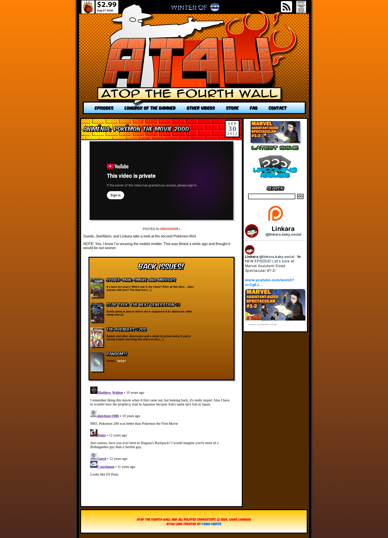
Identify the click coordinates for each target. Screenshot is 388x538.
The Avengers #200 (126, 329)
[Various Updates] (275, 181)
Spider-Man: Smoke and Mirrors (141, 279)
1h (299, 257)
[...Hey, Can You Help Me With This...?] (195, 8)
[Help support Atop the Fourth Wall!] (275, 220)
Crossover (169, 229)
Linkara (283, 228)
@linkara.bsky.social (283, 234)
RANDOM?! (116, 353)
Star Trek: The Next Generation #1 (143, 304)
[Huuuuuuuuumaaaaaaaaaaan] (194, 59)
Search (275, 187)
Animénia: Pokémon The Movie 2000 (136, 128)
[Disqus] (161, 441)
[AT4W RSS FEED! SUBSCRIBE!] (286, 6)
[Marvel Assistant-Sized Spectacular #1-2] (275, 142)
